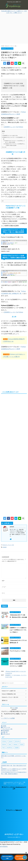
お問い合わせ (6, 734)
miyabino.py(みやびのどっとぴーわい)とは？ (13, 782)
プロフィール (6, 727)
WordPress (9, 747)
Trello (3, 747)
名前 (3, 580)
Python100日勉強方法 (7, 857)
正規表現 (4, 547)
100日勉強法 (5, 730)
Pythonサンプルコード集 (8, 544)
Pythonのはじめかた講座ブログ (14, 837)
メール (4, 586)
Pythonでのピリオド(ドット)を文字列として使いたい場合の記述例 (15, 141)
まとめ (4, 147)
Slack (10, 744)
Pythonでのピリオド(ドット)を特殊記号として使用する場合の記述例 (15, 144)
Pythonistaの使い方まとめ (21, 857)
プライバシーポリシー (12, 783)
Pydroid (10, 741)
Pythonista (17, 741)
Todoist (21, 744)
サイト (3, 593)
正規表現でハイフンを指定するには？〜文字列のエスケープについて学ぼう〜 (18, 630)
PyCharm (4, 741)
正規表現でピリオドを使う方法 (10, 135)
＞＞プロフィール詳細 (8, 718)
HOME (4, 726)
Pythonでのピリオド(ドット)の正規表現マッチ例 (14, 138)
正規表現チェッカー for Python (13, 127)
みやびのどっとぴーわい (14, 834)
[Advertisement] (14, 29)
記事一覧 (4, 732)
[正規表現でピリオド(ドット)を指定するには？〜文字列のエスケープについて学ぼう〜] (15, 63)
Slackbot (15, 744)
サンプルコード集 (7, 729)
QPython (4, 744)
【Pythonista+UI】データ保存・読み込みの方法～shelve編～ (18, 617)
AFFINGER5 (3, 846)
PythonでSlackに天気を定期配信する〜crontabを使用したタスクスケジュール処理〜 (18, 664)
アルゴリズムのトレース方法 (17, 651)
